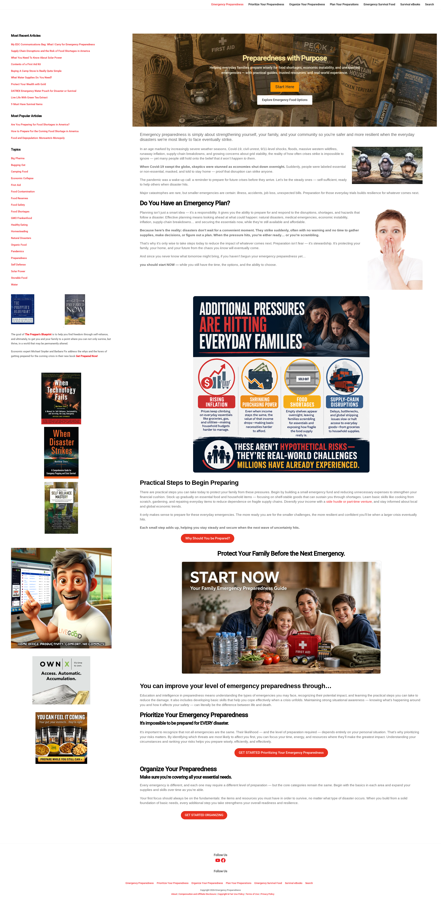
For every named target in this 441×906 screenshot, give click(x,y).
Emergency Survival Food (379, 4)
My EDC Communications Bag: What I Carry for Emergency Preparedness (53, 44)
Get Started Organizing (204, 815)
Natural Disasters (21, 238)
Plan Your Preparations (344, 4)
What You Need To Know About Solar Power (36, 57)
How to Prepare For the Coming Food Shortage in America (45, 131)
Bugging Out (18, 165)
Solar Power (18, 271)
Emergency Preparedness (227, 4)
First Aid (16, 185)
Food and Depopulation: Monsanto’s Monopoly (38, 138)
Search (429, 4)
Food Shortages (20, 211)
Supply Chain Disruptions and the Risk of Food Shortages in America (50, 51)
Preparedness (19, 258)
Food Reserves (19, 198)
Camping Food (19, 171)
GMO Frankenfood (21, 218)
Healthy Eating (19, 224)
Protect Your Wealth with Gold (28, 84)
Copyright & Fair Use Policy (231, 894)
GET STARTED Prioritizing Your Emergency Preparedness (281, 753)
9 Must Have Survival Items (27, 104)
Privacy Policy (267, 894)
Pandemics (17, 251)
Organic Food (19, 244)
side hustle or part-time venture (349, 501)
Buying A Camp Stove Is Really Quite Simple (36, 71)
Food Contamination (23, 191)
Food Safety (18, 204)
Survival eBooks (410, 4)
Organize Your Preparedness (307, 4)
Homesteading (19, 231)
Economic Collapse (22, 178)
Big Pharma (17, 158)
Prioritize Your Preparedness (266, 4)
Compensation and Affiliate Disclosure (197, 894)
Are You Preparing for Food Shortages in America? (40, 124)
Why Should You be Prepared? (207, 538)
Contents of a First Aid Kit (26, 64)
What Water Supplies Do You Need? (31, 77)
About (174, 894)
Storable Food (19, 277)
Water (14, 284)
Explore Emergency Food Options (284, 100)
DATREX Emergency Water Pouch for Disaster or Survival (43, 91)
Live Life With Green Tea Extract (29, 97)
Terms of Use (252, 894)
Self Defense (18, 264)
